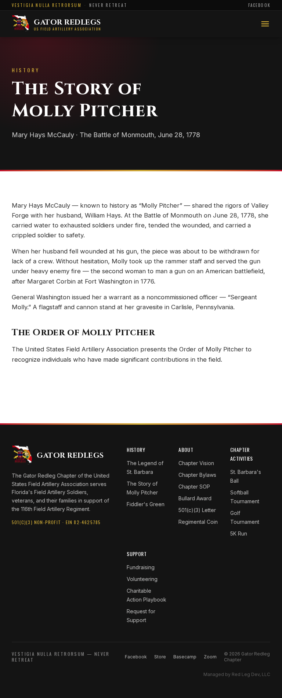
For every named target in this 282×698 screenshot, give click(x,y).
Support (136, 554)
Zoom (210, 656)
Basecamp (184, 656)
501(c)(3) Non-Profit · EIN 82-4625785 (56, 522)
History (136, 449)
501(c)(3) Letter (197, 510)
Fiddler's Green (145, 504)
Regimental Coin (198, 522)
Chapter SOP (194, 486)
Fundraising (141, 567)
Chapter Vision (196, 463)
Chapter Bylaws (197, 475)
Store (160, 656)
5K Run (238, 533)
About (185, 449)
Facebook (259, 5)
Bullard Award (195, 498)
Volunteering (142, 579)
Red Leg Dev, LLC (251, 674)
